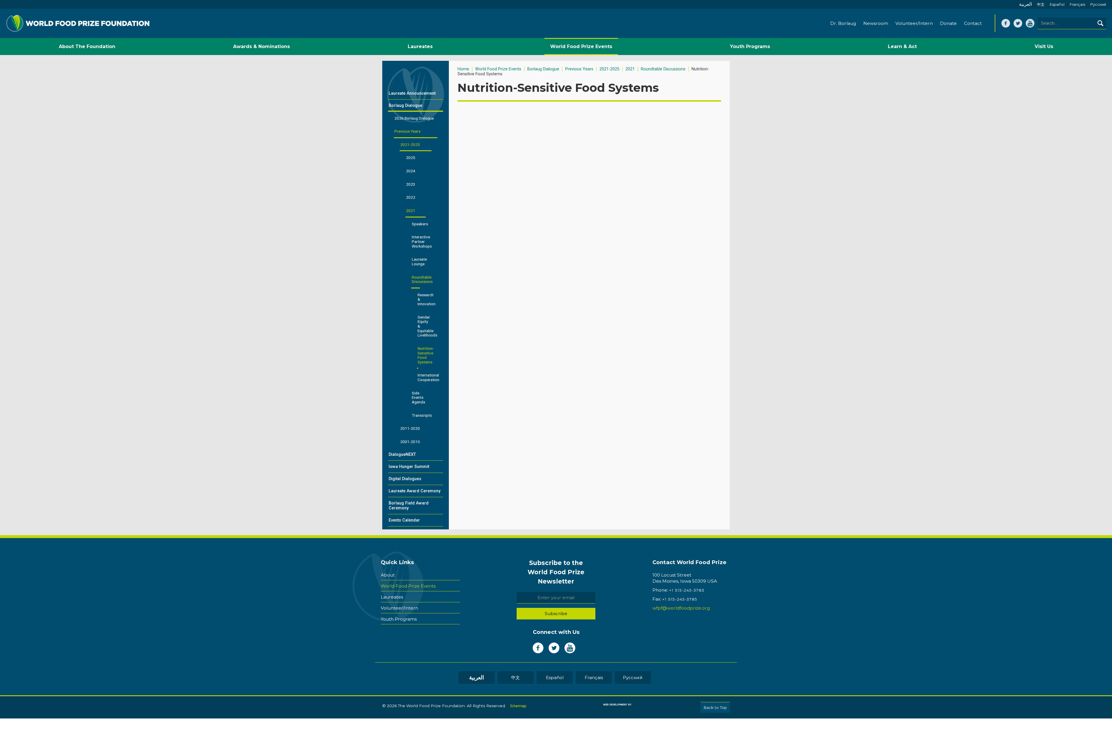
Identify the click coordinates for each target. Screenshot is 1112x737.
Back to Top (715, 707)
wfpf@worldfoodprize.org (681, 608)
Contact (973, 23)
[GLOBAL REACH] (613, 708)
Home (463, 69)
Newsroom (875, 23)
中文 (1041, 4)
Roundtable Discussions (663, 69)
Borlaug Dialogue (543, 69)
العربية (1025, 4)
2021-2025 (609, 69)
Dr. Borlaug (843, 23)
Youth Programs (399, 619)
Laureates (392, 597)
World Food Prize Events (498, 69)
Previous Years (579, 69)
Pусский (1098, 4)
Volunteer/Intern (914, 23)
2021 (630, 69)
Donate (948, 23)
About (388, 575)
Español (1057, 4)
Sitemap (518, 705)
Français (1077, 4)
